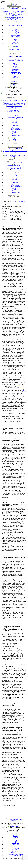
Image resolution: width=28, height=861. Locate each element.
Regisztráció (20, 56)
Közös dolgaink (15, 69)
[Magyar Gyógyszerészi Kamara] (14, 819)
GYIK (15, 65)
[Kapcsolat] (14, 820)
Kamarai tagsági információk (15, 60)
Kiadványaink (15, 66)
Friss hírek (15, 63)
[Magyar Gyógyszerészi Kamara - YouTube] (14, 13)
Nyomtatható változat (20, 201)
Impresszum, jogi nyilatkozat (16, 854)
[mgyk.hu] (14, 4)
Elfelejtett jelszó (12, 56)
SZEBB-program (15, 72)
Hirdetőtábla (16, 67)
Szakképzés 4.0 (15, 74)
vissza (5, 814)
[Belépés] (22, 55)
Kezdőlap (15, 836)
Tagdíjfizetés (15, 77)
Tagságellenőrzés (15, 79)
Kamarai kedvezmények (16, 73)
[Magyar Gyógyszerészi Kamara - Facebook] (14, 11)
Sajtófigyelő (16, 844)
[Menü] (14, 86)
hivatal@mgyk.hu (15, 826)
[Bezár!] (14, 2)
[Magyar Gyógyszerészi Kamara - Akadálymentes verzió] (14, 10)
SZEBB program (15, 852)
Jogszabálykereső (15, 70)
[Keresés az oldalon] (14, 7)
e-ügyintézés (16, 76)
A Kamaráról (15, 59)
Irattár (15, 62)
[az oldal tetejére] (14, 83)
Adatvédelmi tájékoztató (16, 855)
